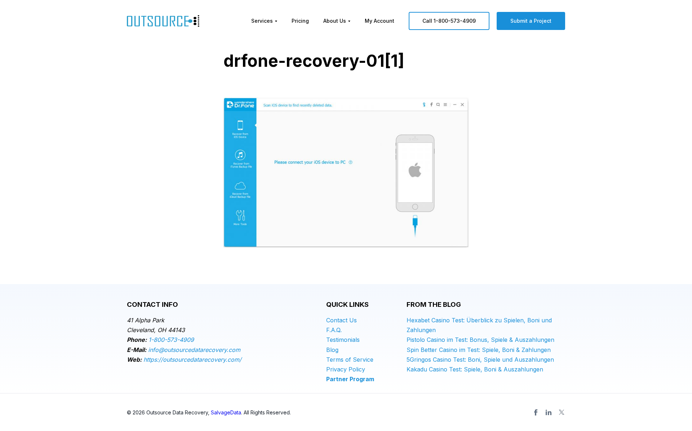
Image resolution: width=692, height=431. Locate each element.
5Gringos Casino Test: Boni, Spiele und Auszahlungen (480, 359)
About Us (334, 21)
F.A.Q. (334, 330)
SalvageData (226, 412)
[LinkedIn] (548, 412)
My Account (379, 21)
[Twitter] (561, 412)
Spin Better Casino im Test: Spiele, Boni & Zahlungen (479, 349)
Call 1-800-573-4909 (449, 21)
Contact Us (341, 320)
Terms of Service (349, 359)
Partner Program (350, 379)
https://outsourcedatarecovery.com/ (192, 359)
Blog (332, 349)
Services (262, 21)
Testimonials (343, 339)
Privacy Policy (345, 369)
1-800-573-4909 (171, 339)
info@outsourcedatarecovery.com (194, 349)
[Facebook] (535, 412)
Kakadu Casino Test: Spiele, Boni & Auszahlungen (475, 369)
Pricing (300, 21)
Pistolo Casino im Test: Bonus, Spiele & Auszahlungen (480, 339)
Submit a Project (530, 21)
